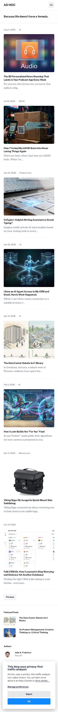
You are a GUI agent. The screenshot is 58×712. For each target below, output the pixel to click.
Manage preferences (18, 686)
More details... (42, 680)
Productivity (25, 173)
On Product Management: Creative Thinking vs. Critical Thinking (36, 630)
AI (20, 29)
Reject (29, 694)
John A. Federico (23, 652)
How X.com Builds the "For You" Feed (24, 431)
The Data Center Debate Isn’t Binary (23, 363)
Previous (10, 597)
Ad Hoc (9, 5)
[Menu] (51, 5)
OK (29, 701)
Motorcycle (24, 453)
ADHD (22, 101)
